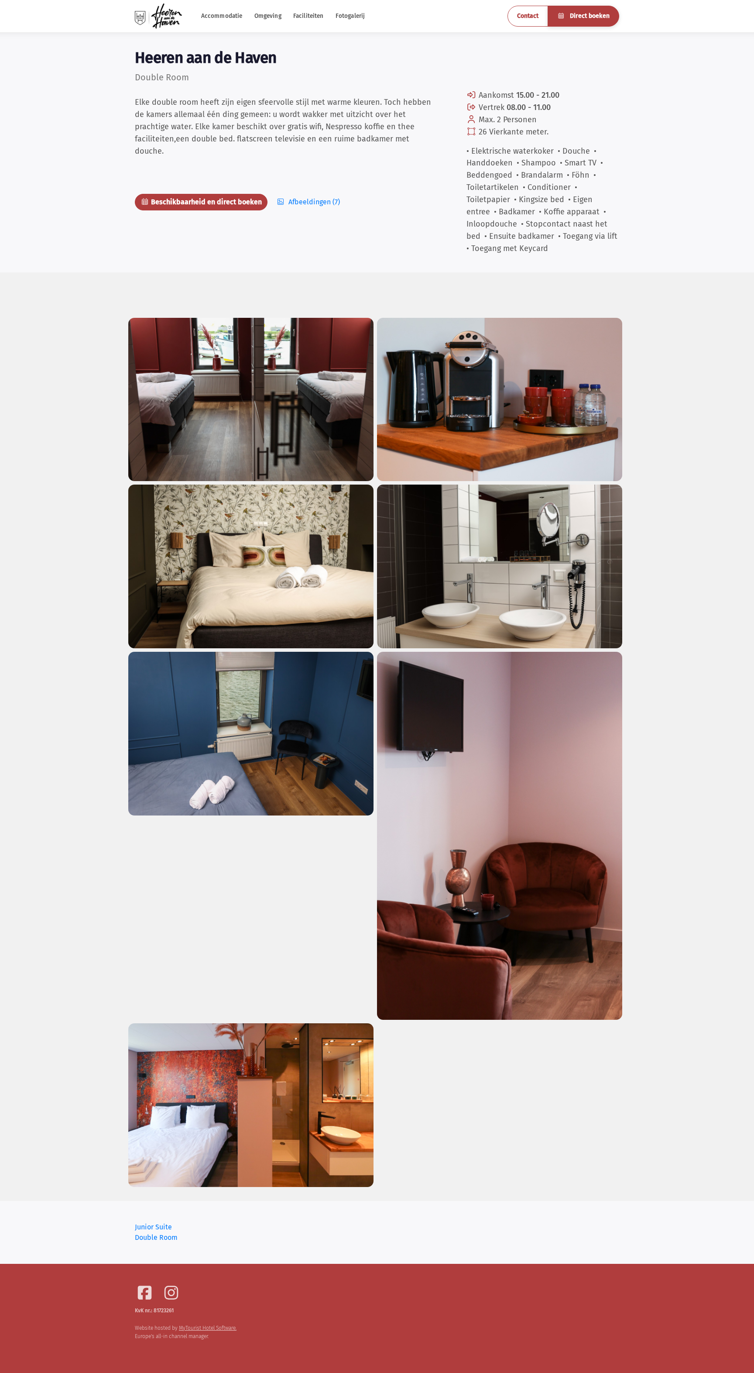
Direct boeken (589, 16)
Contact (527, 16)
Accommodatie (222, 16)
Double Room (156, 1237)
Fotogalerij (350, 16)
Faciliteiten (308, 16)
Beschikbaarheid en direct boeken (205, 202)
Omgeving (267, 16)
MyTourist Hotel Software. (207, 1328)
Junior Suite (153, 1227)
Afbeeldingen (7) (313, 202)
